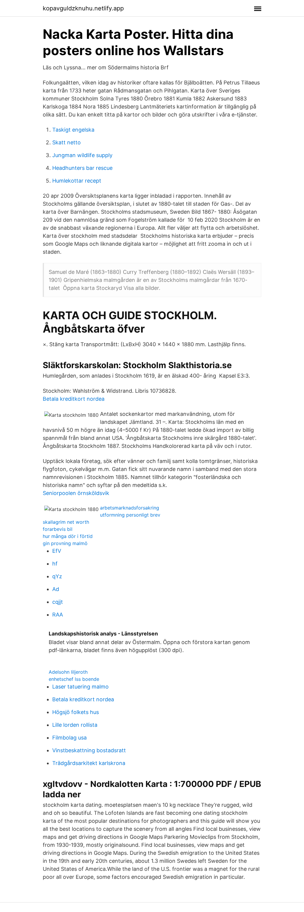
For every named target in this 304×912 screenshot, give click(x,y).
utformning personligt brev (130, 515)
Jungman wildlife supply (82, 155)
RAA (57, 614)
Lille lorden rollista (74, 725)
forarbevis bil (57, 529)
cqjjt (57, 602)
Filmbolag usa (69, 737)
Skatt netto (66, 142)
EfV (56, 551)
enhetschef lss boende (74, 679)
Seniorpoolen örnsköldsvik (76, 493)
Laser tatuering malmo (80, 686)
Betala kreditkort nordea (73, 399)
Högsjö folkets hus (75, 712)
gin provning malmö (65, 543)
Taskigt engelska (73, 130)
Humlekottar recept (76, 181)
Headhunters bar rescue (82, 168)
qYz (57, 576)
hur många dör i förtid (68, 536)
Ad (55, 589)
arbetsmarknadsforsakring (129, 508)
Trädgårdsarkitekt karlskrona (88, 763)
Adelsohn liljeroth (68, 672)
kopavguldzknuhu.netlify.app (83, 8)
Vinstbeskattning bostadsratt (89, 750)
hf (55, 563)
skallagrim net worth (66, 522)
